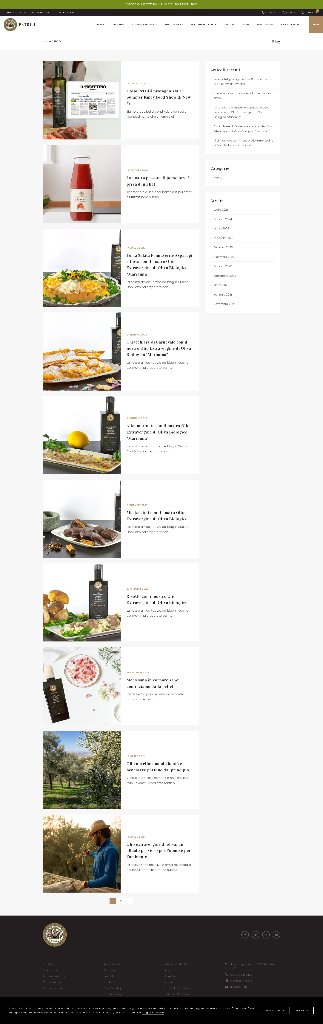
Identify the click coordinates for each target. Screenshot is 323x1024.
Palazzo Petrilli (291, 24)
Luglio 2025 (221, 210)
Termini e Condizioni (177, 994)
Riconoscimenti (41, 12)
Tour (246, 24)
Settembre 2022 (224, 276)
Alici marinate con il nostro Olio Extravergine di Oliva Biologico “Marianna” (158, 432)
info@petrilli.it (238, 987)
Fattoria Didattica (203, 24)
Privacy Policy (112, 988)
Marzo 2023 (221, 228)
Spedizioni (110, 970)
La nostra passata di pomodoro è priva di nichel (158, 181)
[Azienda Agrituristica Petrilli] (19, 24)
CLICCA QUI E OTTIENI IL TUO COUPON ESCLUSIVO (161, 4)
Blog (23, 12)
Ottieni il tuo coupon (177, 988)
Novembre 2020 (224, 304)
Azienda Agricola (143, 24)
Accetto (302, 1010)
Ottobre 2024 (222, 219)
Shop (316, 24)
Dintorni (229, 24)
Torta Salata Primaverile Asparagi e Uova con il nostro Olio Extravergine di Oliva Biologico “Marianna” (159, 265)
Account (170, 982)
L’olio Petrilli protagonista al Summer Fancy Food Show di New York (159, 97)
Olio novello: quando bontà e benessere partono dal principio (158, 767)
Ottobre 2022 (222, 266)
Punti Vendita (112, 964)
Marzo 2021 (220, 285)
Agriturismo (172, 24)
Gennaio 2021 (222, 294)
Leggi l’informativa (153, 1012)
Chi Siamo (118, 24)
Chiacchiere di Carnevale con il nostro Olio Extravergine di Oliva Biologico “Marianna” (159, 348)
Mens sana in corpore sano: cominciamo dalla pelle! (153, 683)
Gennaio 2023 (223, 247)
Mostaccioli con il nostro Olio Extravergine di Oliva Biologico (157, 515)
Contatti (9, 12)
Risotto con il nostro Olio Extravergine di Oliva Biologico (157, 599)
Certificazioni (65, 12)
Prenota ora (265, 24)
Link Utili (108, 976)
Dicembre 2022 (224, 257)
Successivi (129, 901)
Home (100, 24)
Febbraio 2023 (223, 238)
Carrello (169, 976)
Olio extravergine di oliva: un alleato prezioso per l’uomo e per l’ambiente (159, 850)
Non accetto (274, 1010)
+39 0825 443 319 (241, 981)
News (217, 177)
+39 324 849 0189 (241, 975)
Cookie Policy (112, 994)
